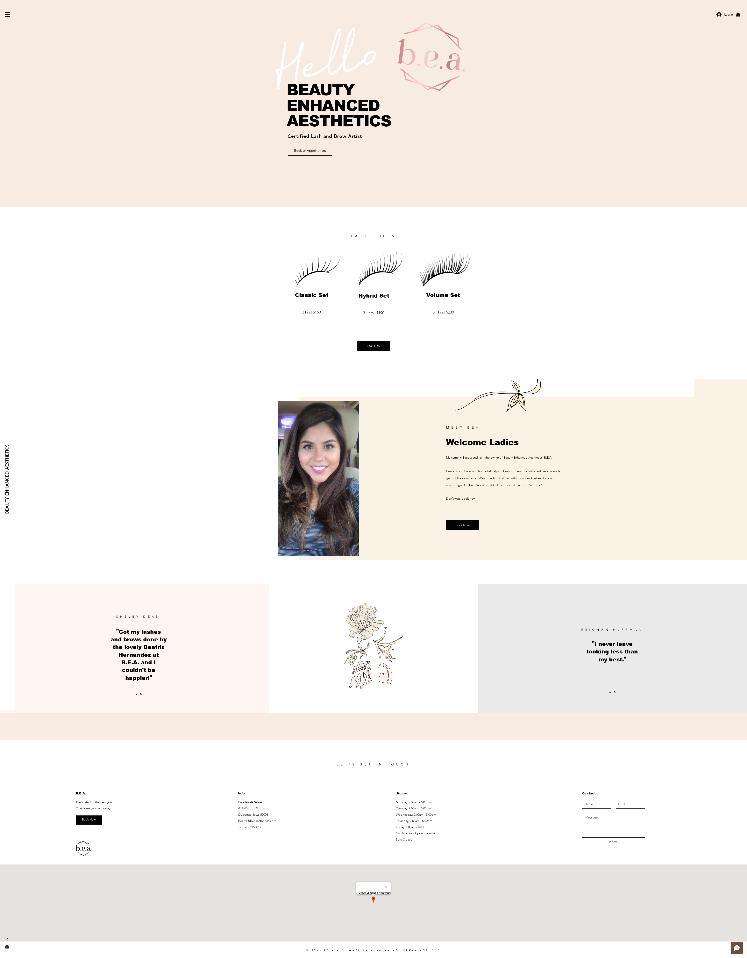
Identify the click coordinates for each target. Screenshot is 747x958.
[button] (7, 14)
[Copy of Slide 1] (141, 694)
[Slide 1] (136, 694)
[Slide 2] (614, 692)
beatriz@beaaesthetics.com (257, 821)
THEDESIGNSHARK (421, 949)
